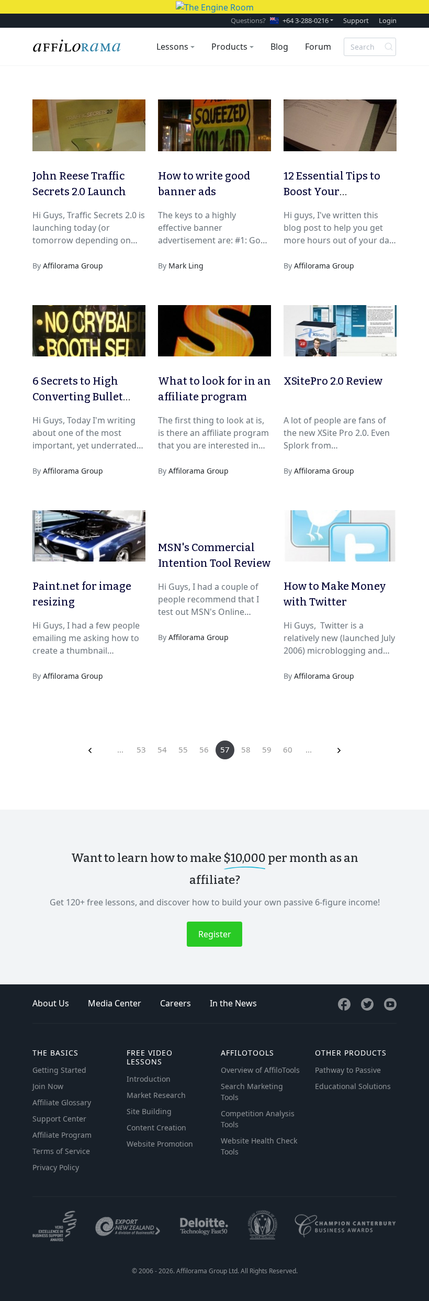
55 (183, 749)
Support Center (59, 1119)
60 (287, 749)
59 (267, 749)
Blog (279, 46)
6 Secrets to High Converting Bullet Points (77, 397)
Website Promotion (160, 1144)
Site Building (149, 1111)
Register (214, 934)
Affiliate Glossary (61, 1102)
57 (225, 749)
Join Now (47, 1086)
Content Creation (156, 1127)
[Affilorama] (77, 46)
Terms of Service (61, 1151)
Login (388, 20)
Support (356, 20)
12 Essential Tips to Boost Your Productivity (332, 192)
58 (246, 749)
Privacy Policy (55, 1167)
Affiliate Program (62, 1135)
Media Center (114, 1003)
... (120, 749)
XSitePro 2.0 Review (333, 381)
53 (141, 749)
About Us (50, 1003)
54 (162, 749)
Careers (175, 1003)
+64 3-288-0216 (306, 20)
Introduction (149, 1079)
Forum (318, 46)
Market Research (156, 1095)
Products (229, 46)
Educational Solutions (353, 1086)
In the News (233, 1003)
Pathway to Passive (348, 1070)
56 (204, 749)
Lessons (172, 46)
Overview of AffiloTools (260, 1070)
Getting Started (59, 1070)
